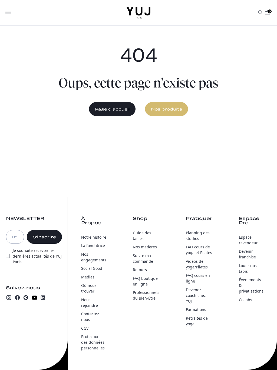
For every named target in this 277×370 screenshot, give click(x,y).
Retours (140, 269)
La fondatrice (93, 245)
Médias (87, 277)
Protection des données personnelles (93, 342)
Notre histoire (93, 237)
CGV (84, 328)
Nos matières (145, 246)
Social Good (91, 268)
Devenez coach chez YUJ (196, 295)
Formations (196, 309)
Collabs (245, 299)
